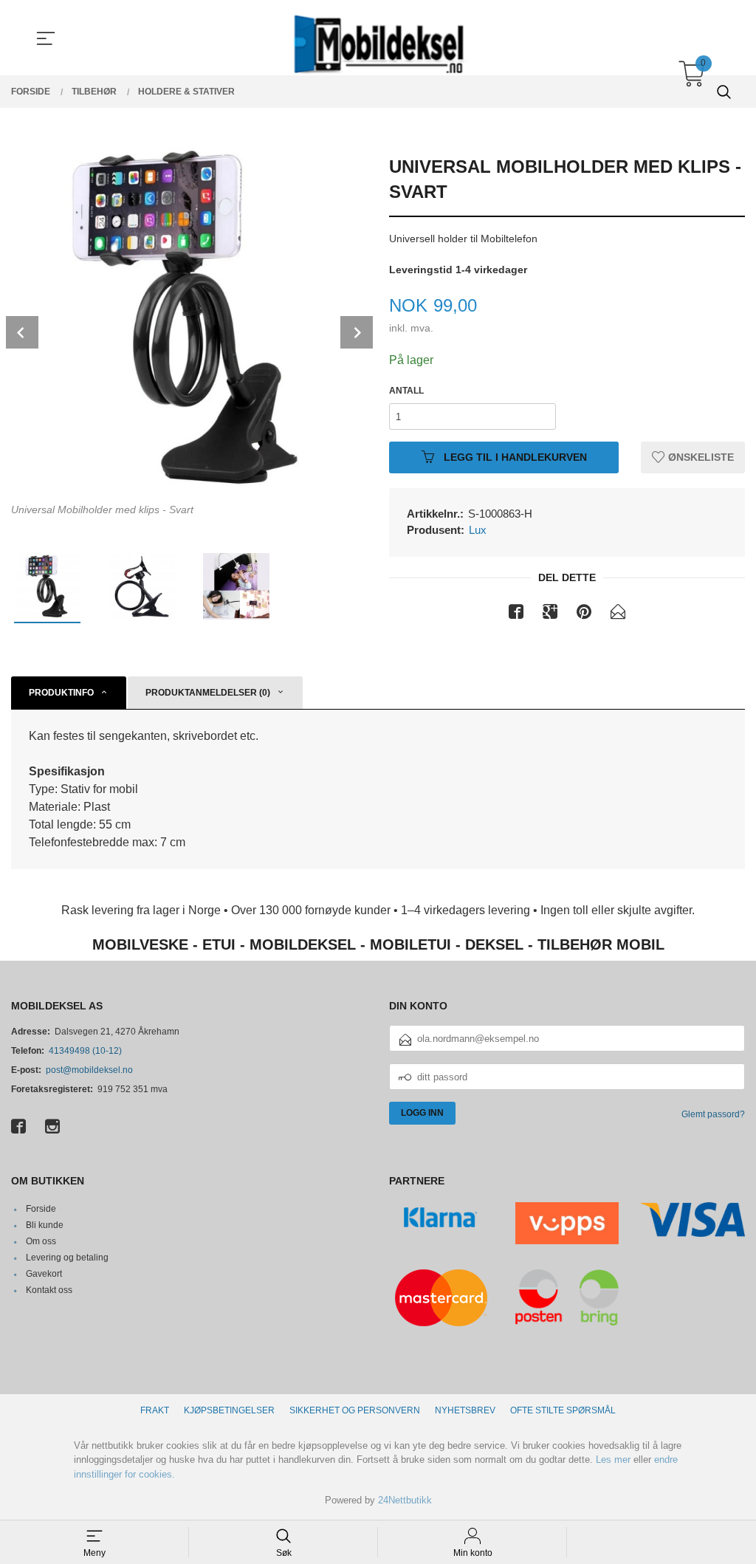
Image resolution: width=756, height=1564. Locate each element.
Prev (22, 332)
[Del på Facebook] (516, 614)
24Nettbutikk (405, 1500)
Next (356, 332)
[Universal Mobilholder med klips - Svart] (189, 318)
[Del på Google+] (550, 614)
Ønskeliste (699, 457)
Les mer (613, 1459)
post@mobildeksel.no (89, 1070)
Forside (41, 1209)
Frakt (154, 1410)
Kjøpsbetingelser (229, 1410)
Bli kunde (44, 1225)
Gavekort (44, 1274)
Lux (478, 530)
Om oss (41, 1241)
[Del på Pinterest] (584, 614)
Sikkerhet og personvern (354, 1410)
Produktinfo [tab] (61, 692)
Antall (406, 390)
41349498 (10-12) (85, 1051)
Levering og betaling (67, 1257)
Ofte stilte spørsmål (563, 1410)
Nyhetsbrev (465, 1410)
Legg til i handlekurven (514, 457)
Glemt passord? (713, 1114)
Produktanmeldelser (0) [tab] (207, 692)
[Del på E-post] (618, 614)
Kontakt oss (49, 1290)
